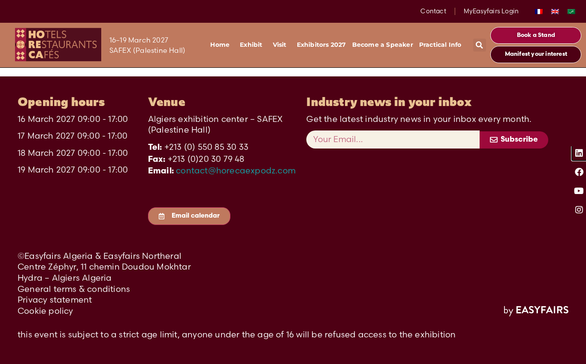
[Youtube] (579, 191)
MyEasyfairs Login (491, 11)
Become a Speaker (382, 45)
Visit (280, 45)
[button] (479, 45)
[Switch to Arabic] (571, 11)
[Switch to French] (539, 11)
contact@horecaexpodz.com (236, 170)
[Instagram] (579, 210)
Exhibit (251, 45)
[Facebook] (579, 172)
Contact (433, 11)
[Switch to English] (555, 11)
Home (220, 45)
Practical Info (440, 45)
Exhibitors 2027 (321, 45)
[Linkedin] (579, 153)
